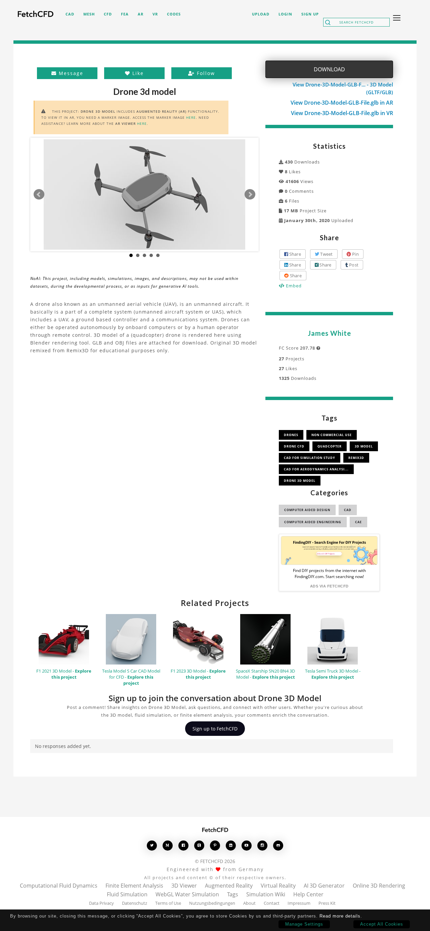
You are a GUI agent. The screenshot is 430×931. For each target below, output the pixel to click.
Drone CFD (294, 446)
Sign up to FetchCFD (215, 728)
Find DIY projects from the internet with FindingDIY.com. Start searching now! (329, 573)
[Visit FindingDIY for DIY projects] (329, 550)
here (191, 117)
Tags (232, 894)
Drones (291, 435)
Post (353, 265)
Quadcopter (329, 446)
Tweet (326, 254)
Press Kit (327, 903)
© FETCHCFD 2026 (215, 861)
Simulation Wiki (265, 894)
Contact (272, 903)
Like (137, 73)
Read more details (339, 916)
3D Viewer (184, 885)
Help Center (308, 894)
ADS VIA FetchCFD (329, 586)
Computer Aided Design (307, 510)
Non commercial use (331, 435)
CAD (347, 510)
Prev (39, 194)
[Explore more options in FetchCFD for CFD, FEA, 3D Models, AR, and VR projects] (395, 18)
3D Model (364, 446)
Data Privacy (101, 903)
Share (294, 254)
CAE (358, 522)
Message (70, 73)
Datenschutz (134, 903)
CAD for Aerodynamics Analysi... (316, 469)
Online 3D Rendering (379, 885)
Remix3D (356, 458)
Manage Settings (304, 924)
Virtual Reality (278, 885)
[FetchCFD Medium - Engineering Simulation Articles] (168, 845)
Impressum (299, 903)
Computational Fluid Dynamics (58, 885)
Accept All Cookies (381, 924)
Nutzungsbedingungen (212, 903)
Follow (205, 73)
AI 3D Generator (324, 885)
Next (250, 194)
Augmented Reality (229, 885)
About (249, 903)
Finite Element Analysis (134, 885)
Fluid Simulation (127, 894)
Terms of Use (168, 903)
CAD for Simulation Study (309, 458)
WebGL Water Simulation (187, 894)
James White (329, 333)
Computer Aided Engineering (312, 522)
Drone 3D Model (299, 480)
